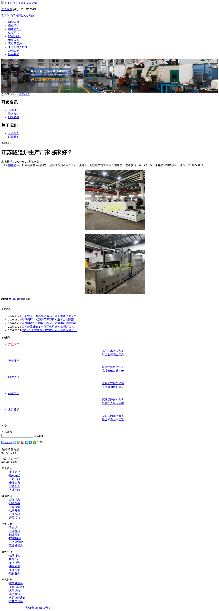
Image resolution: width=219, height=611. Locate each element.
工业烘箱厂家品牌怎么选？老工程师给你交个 (49, 315)
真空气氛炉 (16, 601)
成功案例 (13, 50)
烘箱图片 (13, 32)
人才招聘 (14, 489)
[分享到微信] (34, 442)
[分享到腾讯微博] (26, 442)
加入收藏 (6, 9)
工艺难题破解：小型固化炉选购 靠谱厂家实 (48, 326)
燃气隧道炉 (16, 583)
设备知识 (13, 113)
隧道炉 (12, 165)
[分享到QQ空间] (18, 442)
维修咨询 (14, 569)
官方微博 (6, 15)
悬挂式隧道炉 (17, 587)
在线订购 (14, 555)
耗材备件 (14, 573)
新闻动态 (24, 94)
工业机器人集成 (17, 47)
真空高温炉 (15, 43)
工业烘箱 (14, 531)
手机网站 (18, 15)
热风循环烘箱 (17, 597)
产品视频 (14, 517)
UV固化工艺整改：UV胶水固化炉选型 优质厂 (49, 330)
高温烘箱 (14, 594)
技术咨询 (14, 562)
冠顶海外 (14, 486)
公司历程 (14, 479)
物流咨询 (14, 566)
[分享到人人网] (30, 442)
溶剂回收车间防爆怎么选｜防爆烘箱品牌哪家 (49, 323)
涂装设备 (13, 39)
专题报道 (14, 506)
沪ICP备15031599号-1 (38, 607)
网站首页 (13, 22)
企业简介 (13, 25)
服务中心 (14, 559)
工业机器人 (16, 545)
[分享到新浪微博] (22, 442)
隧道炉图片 (15, 29)
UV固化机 (14, 36)
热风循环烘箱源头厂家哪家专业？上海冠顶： (49, 319)
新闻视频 (14, 514)
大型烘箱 (14, 590)
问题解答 (13, 117)
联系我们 (13, 54)
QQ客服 (29, 15)
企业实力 (14, 482)
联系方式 (14, 475)
